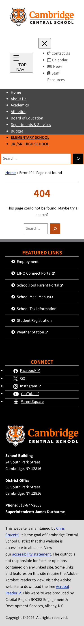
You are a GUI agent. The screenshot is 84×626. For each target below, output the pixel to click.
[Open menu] (21, 63)
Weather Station (30, 332)
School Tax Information (36, 309)
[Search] (78, 159)
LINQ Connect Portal (34, 273)
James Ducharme (50, 512)
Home (10, 173)
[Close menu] (44, 43)
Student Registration (34, 320)
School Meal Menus (33, 297)
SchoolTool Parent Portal (38, 285)
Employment (28, 262)
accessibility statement (31, 554)
